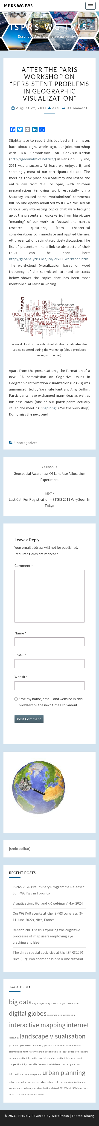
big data (20, 1002)
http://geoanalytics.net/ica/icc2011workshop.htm (48, 259)
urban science (32, 1082)
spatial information (28, 1058)
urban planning (63, 1072)
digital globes (28, 1013)
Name (20, 633)
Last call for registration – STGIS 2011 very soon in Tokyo (49, 499)
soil (60, 1051)
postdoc (48, 1045)
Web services (80, 1088)
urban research (16, 1082)
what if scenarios (17, 1094)
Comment (24, 565)
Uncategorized (26, 442)
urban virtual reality (50, 1082)
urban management (31, 1074)
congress (63, 1003)
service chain (37, 1051)
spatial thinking (64, 1058)
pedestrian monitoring (31, 1045)
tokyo (25, 1064)
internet (77, 1025)
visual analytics (28, 1088)
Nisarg (89, 1116)
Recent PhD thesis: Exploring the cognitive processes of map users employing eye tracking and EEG (46, 936)
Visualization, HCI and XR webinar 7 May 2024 (48, 903)
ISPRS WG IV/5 (18, 5)
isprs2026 (14, 1037)
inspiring (49, 408)
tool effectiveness (37, 1064)
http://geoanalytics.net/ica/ (32, 159)
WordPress (60, 1116)
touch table (52, 1064)
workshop (32, 1094)
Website (21, 676)
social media (51, 1051)
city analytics (39, 1003)
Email (20, 655)
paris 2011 (14, 1045)
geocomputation (55, 1014)
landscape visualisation (53, 1036)
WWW (41, 1094)
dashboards (74, 1003)
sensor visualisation (63, 1045)
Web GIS (69, 1088)
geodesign (69, 1014)
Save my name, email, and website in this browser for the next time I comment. (51, 701)
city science (52, 1003)
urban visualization (71, 1082)
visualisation (43, 1088)
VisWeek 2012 (58, 1088)
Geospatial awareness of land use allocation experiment (49, 473)
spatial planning (47, 1058)
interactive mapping (37, 1025)
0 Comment (77, 108)
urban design (66, 1064)
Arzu (56, 108)
